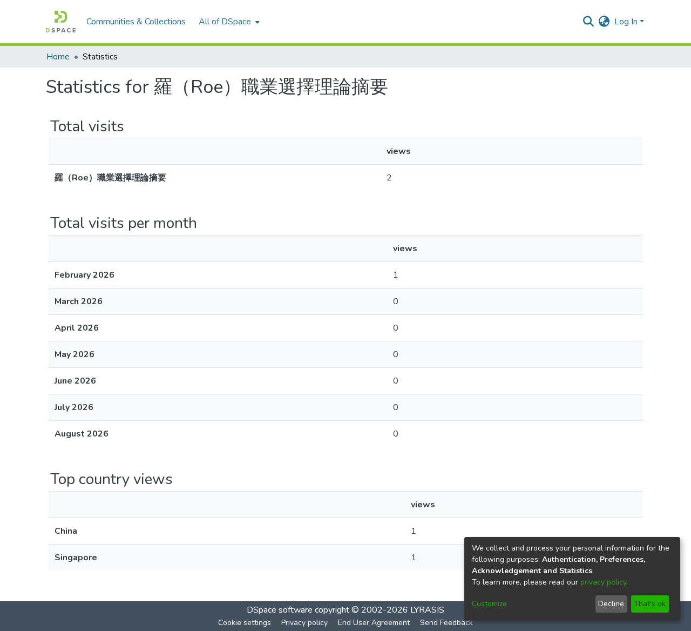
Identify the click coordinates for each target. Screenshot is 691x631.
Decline (611, 604)
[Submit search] (588, 21)
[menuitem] (228, 21)
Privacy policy (304, 622)
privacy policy (603, 582)
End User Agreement (374, 622)
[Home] (61, 21)
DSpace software (280, 610)
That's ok (650, 604)
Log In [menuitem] (626, 22)
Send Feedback (446, 622)
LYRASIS (427, 610)
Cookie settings (244, 622)
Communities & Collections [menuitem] (136, 22)
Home (58, 57)
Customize (489, 604)
